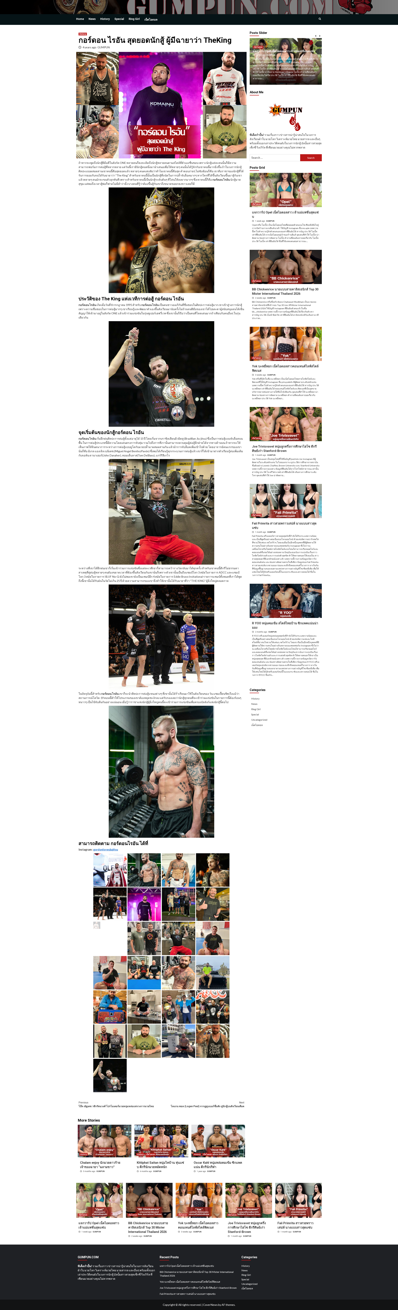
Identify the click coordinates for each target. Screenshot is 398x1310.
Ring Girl (134, 19)
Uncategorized (259, 719)
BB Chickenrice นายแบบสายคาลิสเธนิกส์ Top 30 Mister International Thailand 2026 (148, 1227)
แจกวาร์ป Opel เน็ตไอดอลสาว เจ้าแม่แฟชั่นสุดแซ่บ (187, 1265)
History (105, 19)
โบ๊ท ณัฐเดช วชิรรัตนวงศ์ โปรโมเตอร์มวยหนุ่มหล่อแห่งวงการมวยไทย (116, 1104)
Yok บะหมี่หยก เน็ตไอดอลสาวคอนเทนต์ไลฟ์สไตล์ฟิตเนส (190, 1281)
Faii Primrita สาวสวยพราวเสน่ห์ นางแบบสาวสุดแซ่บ (187, 1293)
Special (119, 19)
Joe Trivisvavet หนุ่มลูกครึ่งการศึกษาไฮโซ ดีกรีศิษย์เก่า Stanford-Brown (247, 1227)
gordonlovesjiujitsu (105, 849)
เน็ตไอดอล (150, 19)
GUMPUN (103, 47)
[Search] (320, 19)
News (92, 19)
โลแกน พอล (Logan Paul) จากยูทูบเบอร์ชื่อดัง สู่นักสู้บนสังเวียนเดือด (207, 1104)
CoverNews (210, 1304)
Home (80, 19)
